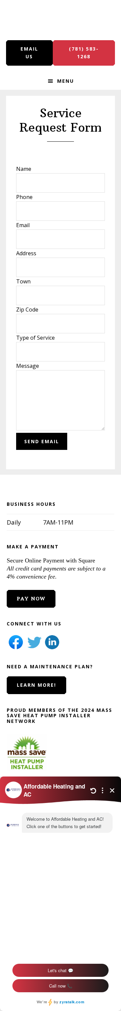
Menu (65, 81)
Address (26, 253)
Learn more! (36, 685)
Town (23, 281)
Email (23, 225)
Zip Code (27, 309)
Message (27, 365)
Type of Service (35, 337)
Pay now (31, 599)
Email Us (29, 53)
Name (23, 169)
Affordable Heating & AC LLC (60, 20)
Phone (24, 197)
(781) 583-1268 (84, 53)
